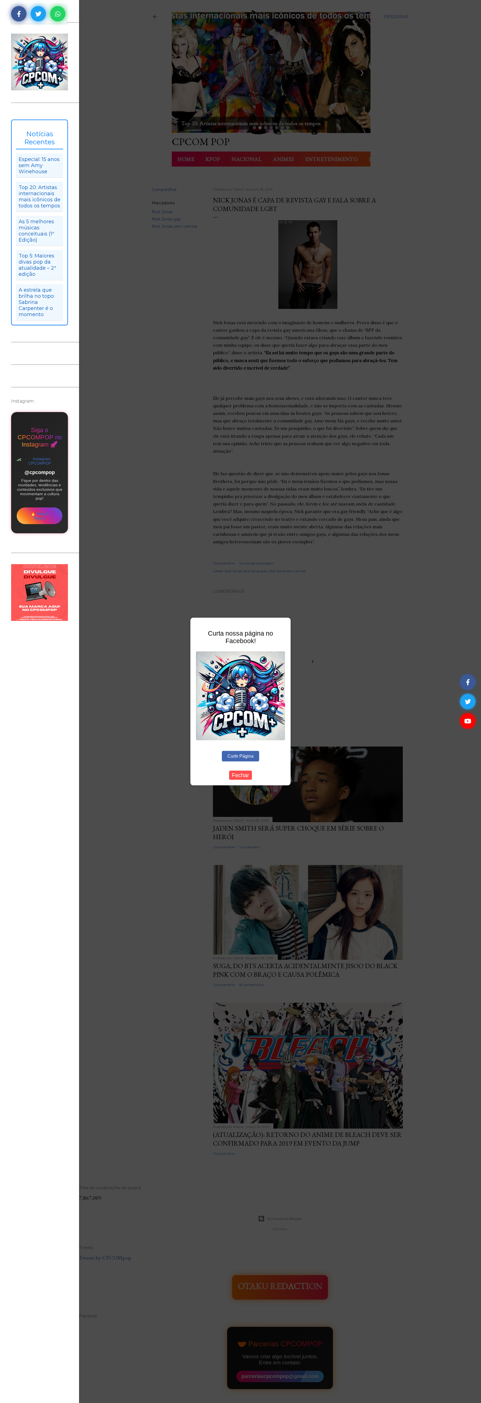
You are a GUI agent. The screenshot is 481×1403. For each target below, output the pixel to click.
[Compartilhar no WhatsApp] (57, 13)
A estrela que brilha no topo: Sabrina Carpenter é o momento (37, 302)
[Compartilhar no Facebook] (18, 13)
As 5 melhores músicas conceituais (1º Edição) (36, 231)
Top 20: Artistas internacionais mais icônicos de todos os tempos (39, 196)
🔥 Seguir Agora (40, 515)
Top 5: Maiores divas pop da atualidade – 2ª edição (37, 265)
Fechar (240, 775)
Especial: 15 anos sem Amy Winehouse (39, 165)
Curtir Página (240, 755)
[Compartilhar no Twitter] (38, 13)
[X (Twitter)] (467, 701)
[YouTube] (467, 721)
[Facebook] (467, 682)
